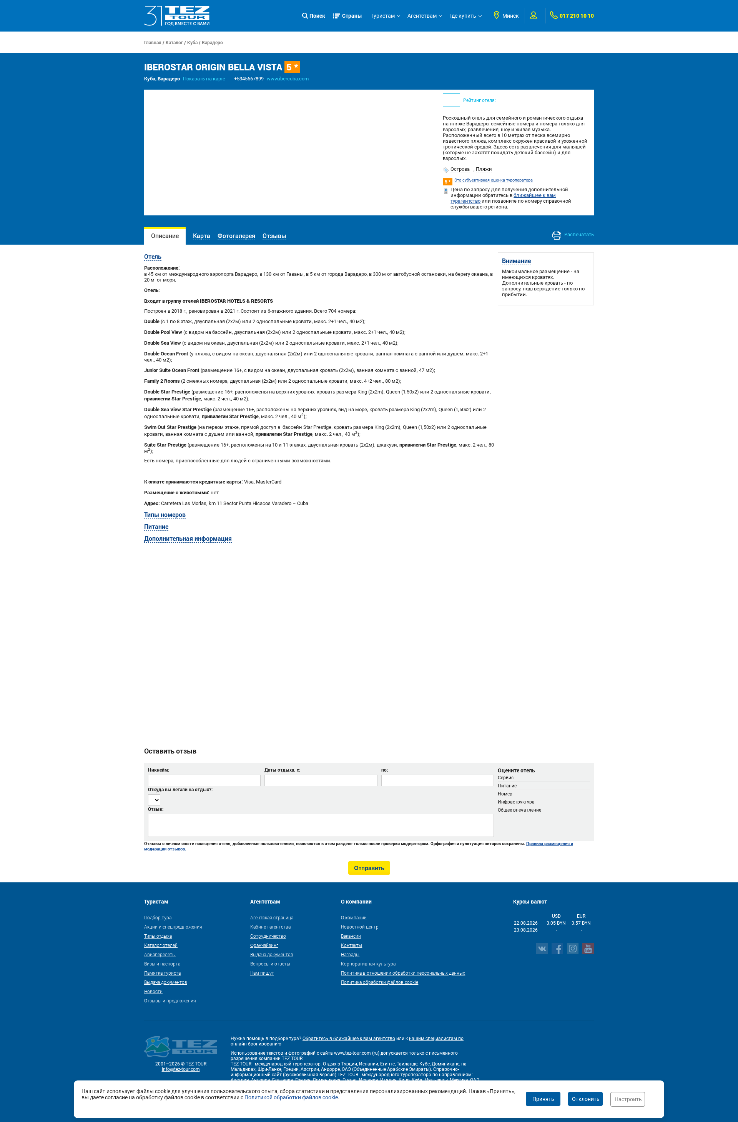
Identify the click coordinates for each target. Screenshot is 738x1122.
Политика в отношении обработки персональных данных (403, 973)
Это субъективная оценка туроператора (493, 180)
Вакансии (351, 936)
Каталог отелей (161, 945)
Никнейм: (158, 770)
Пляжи (484, 169)
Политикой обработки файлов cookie (291, 1097)
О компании (354, 917)
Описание (165, 236)
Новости (153, 991)
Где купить (462, 16)
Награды (350, 954)
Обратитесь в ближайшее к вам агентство (349, 1038)
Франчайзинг (264, 945)
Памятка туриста (162, 973)
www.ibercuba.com (288, 79)
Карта (201, 236)
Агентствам (422, 16)
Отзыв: (155, 809)
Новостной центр (360, 927)
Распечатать (578, 234)
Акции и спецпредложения (173, 927)
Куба (192, 42)
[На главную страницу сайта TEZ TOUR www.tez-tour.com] (176, 16)
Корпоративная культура (368, 963)
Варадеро (212, 42)
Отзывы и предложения (170, 1000)
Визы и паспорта (162, 963)
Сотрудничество (268, 936)
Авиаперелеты (160, 954)
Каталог (174, 42)
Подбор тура (157, 917)
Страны (352, 15)
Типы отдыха (158, 936)
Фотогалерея (236, 236)
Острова (460, 169)
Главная (152, 42)
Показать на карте (204, 79)
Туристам (383, 16)
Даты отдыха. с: (282, 770)
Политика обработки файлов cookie (379, 982)
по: (384, 770)
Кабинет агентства (270, 927)
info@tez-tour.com (181, 1069)
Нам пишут (262, 973)
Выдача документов (165, 982)
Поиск (317, 15)
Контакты (351, 945)
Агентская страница (271, 917)
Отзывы (274, 236)
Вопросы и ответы (270, 963)
